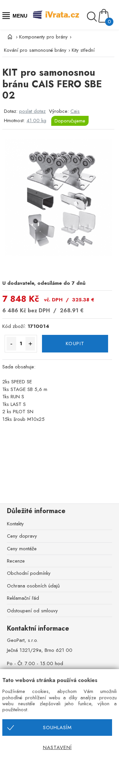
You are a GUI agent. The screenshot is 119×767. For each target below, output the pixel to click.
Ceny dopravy (22, 536)
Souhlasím (57, 727)
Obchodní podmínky (29, 573)
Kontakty (15, 523)
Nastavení (57, 747)
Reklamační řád (23, 598)
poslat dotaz (32, 111)
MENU (19, 16)
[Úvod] (9, 36)
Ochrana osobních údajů (33, 585)
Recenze (16, 561)
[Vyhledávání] (93, 16)
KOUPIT (75, 343)
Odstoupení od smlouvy (32, 610)
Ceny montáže (22, 548)
